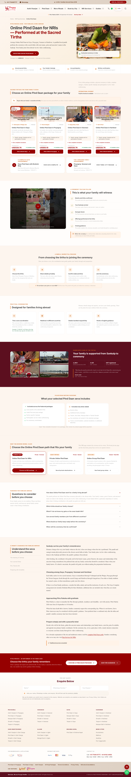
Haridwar (99, 710)
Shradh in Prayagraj (13, 721)
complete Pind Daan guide (96, 635)
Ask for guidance (108, 663)
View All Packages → (118, 2)
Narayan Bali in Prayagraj (15, 718)
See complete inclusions (19, 142)
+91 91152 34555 (106, 754)
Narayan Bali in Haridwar (103, 724)
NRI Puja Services (20, 19)
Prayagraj (12, 710)
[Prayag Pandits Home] (10, 8)
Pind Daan (45, 9)
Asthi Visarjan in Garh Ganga (16, 732)
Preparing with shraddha (17, 570)
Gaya (68, 710)
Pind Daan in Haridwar (102, 716)
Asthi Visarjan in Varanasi (44, 713)
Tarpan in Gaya (71, 721)
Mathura (98, 735)
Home (12, 19)
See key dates (77, 14)
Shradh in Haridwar (101, 718)
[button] (125, 8)
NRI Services (86, 9)
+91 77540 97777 (95, 754)
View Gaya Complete (51, 165)
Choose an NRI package (26, 470)
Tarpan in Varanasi (42, 721)
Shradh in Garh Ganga (14, 738)
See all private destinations (64, 470)
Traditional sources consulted (58, 643)
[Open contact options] (126, 772)
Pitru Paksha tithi (15, 566)
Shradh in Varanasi (42, 718)
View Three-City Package (105, 165)
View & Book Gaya (22, 151)
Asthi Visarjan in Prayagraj (15, 713)
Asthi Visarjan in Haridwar (103, 713)
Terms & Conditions (63, 764)
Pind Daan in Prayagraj (14, 716)
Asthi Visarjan (32, 9)
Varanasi (40, 710)
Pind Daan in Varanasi (43, 716)
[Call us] (109, 8)
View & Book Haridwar (106, 151)
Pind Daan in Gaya (72, 713)
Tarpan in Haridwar (101, 721)
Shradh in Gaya (71, 718)
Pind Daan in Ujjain (42, 735)
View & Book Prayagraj (50, 151)
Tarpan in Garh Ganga (14, 741)
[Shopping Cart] (126, 767)
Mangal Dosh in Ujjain (43, 738)
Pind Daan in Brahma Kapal (75, 732)
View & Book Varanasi (78, 151)
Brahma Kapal (72, 729)
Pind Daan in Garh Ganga (15, 735)
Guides (98, 9)
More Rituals (58, 9)
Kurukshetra (99, 732)
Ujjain (39, 729)
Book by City (72, 9)
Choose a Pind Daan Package (80, 663)
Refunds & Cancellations (88, 764)
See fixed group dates (101, 470)
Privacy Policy (75, 764)
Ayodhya (98, 738)
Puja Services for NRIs (69, 637)
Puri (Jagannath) (101, 741)
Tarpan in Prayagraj (13, 724)
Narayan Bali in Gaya (73, 716)
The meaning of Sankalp (17, 557)
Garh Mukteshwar (14, 729)
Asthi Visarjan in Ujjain (43, 732)
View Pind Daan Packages (23, 53)
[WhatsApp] (112, 8)
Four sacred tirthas (15, 561)
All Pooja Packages (50, 764)
